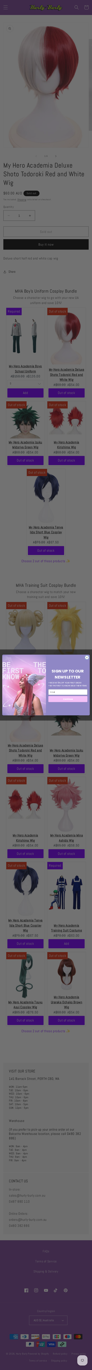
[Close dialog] (87, 657)
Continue (68, 699)
